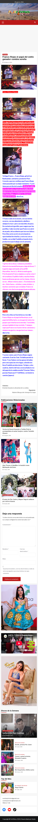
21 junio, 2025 (19, 746)
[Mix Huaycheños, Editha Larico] (7, 770)
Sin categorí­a (18, 785)
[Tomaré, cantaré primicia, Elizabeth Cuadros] (7, 757)
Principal (5, 54)
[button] (3, 22)
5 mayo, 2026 (7, 469)
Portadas (5, 424)
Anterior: (15, 387)
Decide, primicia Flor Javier (23, 744)
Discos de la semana (8, 730)
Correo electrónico (24, 550)
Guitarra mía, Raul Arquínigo (13, 733)
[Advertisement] (19, 37)
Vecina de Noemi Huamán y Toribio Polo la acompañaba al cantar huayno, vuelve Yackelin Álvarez (18, 431)
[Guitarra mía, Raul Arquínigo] (19, 726)
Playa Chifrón (19, 787)
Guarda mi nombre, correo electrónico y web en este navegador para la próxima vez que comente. (18, 571)
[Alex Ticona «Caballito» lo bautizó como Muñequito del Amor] (19, 451)
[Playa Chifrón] (7, 787)
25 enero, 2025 (19, 772)
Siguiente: (24, 391)
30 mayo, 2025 (19, 760)
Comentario (6, 524)
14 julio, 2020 (19, 789)
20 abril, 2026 (7, 503)
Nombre (5, 549)
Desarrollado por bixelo (28, 819)
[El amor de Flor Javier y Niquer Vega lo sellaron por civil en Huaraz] (19, 485)
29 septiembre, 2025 (8, 735)
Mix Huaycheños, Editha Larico (24, 770)
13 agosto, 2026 (7, 435)
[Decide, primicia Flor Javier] (7, 744)
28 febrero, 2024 (8, 62)
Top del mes (24, 785)
